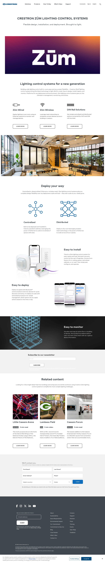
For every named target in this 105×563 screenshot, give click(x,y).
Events (72, 527)
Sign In (89, 4)
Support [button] (68, 4)
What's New (58, 4)
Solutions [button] (28, 4)
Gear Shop (73, 529)
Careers (72, 513)
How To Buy (47, 4)
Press (71, 521)
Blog (51, 529)
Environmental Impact (56, 521)
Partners (72, 518)
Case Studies (54, 532)
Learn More (20, 126)
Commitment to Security (57, 527)
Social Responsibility (56, 518)
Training (72, 524)
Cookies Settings (74, 558)
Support (72, 515)
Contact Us (53, 538)
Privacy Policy (76, 487)
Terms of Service (48, 550)
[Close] (102, 558)
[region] (52, 559)
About (52, 513)
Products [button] (37, 4)
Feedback (72, 532)
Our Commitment (55, 524)
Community (82, 4)
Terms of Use (67, 487)
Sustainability (54, 515)
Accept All (86, 558)
